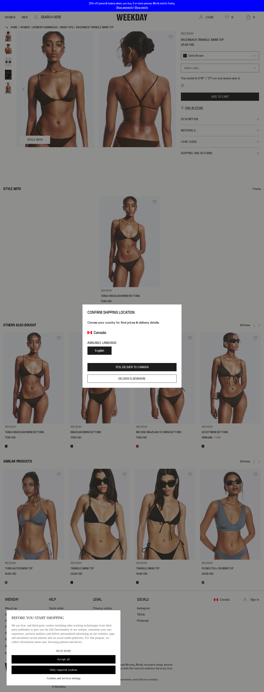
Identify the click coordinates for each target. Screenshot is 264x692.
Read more (63, 651)
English (99, 350)
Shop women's (124, 7)
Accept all (63, 659)
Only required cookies (63, 669)
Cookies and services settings (63, 678)
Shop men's (141, 7)
